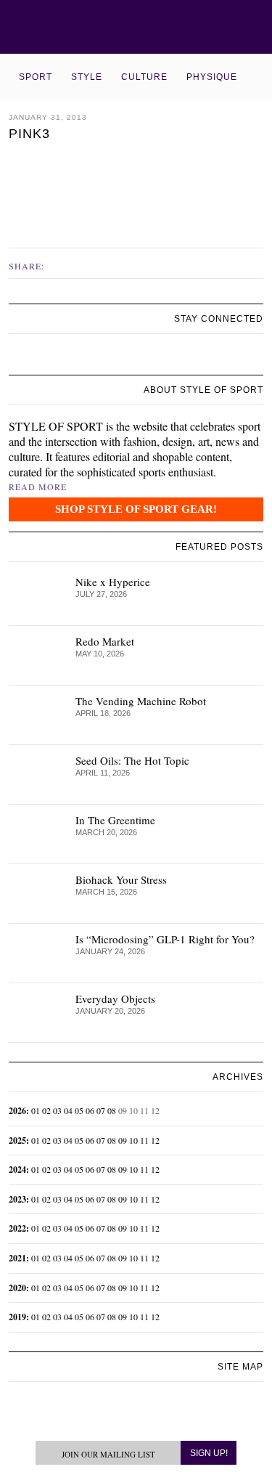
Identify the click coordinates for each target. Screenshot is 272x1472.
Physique (211, 77)
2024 (17, 1169)
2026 (17, 1111)
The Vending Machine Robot (140, 701)
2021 (17, 1258)
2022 (17, 1228)
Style (86, 77)
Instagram (74, 265)
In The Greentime (115, 820)
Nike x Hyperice (112, 581)
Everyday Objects (115, 998)
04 (68, 1110)
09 (122, 1140)
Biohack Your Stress (121, 879)
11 (144, 1140)
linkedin (49, 358)
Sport (35, 77)
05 (79, 1110)
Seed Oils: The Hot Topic (132, 760)
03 (57, 1110)
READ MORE (38, 486)
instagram (32, 357)
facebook (58, 265)
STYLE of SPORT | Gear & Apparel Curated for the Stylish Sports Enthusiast (136, 27)
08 (111, 1110)
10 (133, 1140)
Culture (144, 77)
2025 (17, 1140)
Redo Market (104, 641)
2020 (17, 1288)
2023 (17, 1199)
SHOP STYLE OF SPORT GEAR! (136, 509)
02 (46, 1110)
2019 (17, 1317)
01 (35, 1110)
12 (155, 1140)
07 (100, 1110)
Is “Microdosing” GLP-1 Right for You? (165, 939)
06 (90, 1110)
